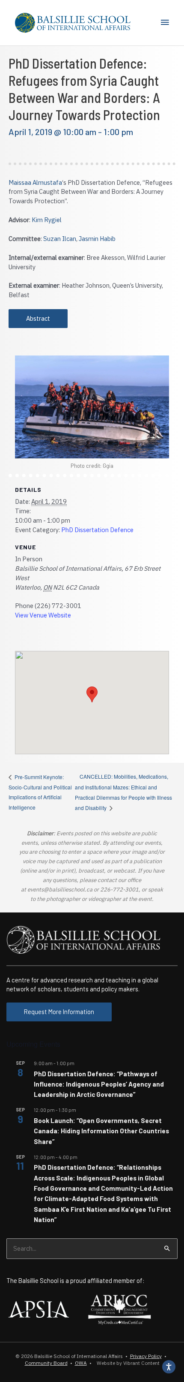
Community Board (46, 1363)
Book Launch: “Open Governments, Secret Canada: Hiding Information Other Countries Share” (101, 1131)
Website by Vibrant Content (127, 1363)
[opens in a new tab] (38, 1308)
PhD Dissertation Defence (97, 530)
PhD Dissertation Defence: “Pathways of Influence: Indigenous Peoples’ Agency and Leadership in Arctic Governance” (99, 1084)
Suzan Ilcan (59, 239)
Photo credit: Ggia (92, 465)
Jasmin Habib (97, 239)
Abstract (38, 318)
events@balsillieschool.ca (59, 889)
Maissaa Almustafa (35, 182)
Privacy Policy (146, 1356)
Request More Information (59, 1011)
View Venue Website (43, 615)
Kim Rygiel (47, 220)
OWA (81, 1363)
